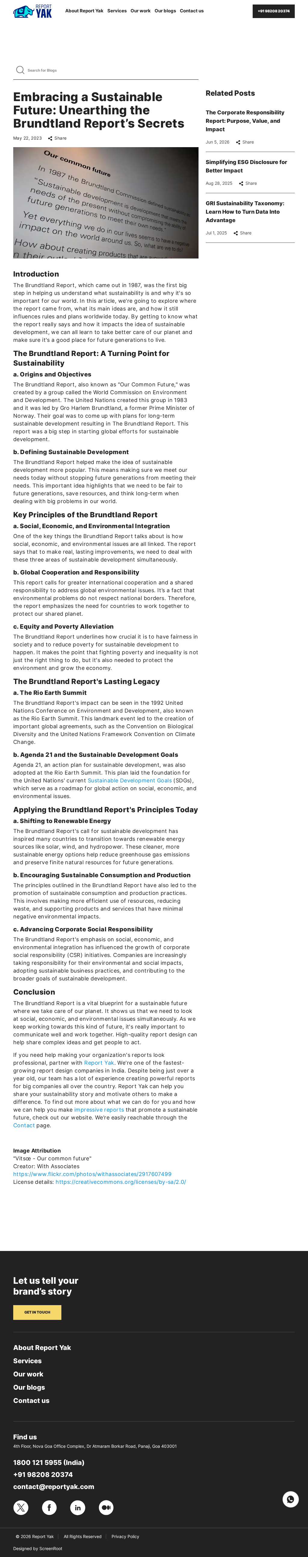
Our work (141, 11)
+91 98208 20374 (43, 1474)
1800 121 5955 (37, 1462)
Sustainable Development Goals (130, 780)
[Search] (20, 70)
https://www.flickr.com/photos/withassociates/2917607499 (92, 1174)
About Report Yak (84, 11)
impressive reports (99, 1110)
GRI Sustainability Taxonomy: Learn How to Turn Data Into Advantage (245, 211)
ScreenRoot (50, 1548)
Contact (24, 1125)
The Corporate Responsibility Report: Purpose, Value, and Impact (245, 120)
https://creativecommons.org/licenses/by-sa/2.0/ (121, 1182)
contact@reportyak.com (53, 1486)
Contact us (192, 11)
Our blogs (165, 11)
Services (117, 11)
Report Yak (99, 1063)
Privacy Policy (125, 1536)
